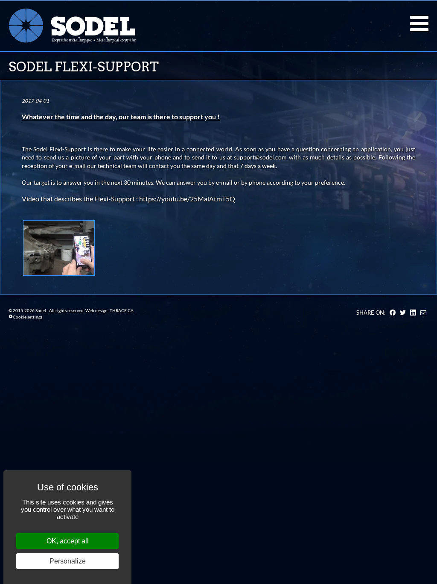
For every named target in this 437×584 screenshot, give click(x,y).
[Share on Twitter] (403, 312)
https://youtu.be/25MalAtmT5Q (187, 199)
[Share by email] (423, 312)
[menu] (419, 23)
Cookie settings (27, 316)
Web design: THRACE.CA (109, 310)
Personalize (68, 561)
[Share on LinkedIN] (413, 312)
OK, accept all (68, 541)
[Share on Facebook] (392, 312)
